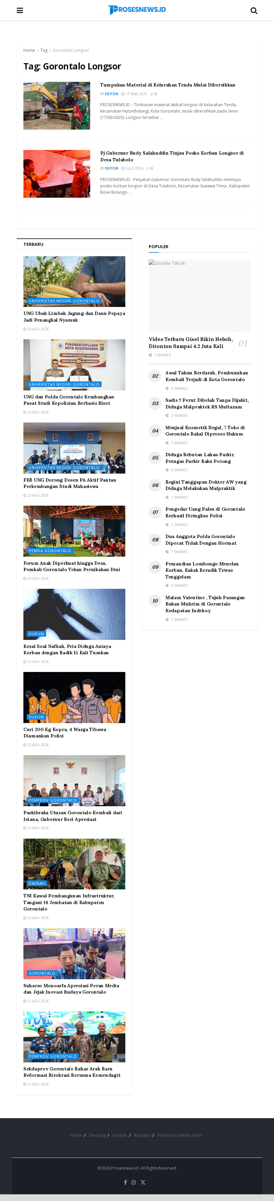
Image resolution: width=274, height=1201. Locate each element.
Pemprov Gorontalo (53, 800)
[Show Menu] (20, 10)
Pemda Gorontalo (50, 550)
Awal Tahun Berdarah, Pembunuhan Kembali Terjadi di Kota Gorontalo (206, 376)
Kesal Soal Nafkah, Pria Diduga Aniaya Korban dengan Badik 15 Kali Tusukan (67, 649)
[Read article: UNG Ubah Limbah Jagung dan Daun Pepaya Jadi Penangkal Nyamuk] (74, 281)
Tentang (97, 1135)
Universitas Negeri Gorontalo (64, 300)
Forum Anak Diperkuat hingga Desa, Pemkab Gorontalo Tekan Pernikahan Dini (71, 566)
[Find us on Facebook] (125, 1182)
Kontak (120, 1135)
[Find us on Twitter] (143, 1182)
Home (29, 50)
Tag (43, 50)
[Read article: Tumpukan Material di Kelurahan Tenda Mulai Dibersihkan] (56, 106)
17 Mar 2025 (136, 94)
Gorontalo (42, 973)
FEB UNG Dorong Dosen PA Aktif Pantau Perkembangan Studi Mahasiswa (69, 483)
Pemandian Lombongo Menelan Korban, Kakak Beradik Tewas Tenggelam (202, 570)
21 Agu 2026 (37, 1001)
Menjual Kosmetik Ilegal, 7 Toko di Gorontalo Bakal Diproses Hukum (205, 430)
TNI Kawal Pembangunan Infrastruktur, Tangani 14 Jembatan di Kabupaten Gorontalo (69, 902)
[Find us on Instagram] (133, 1182)
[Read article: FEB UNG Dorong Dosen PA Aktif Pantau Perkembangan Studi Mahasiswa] (74, 448)
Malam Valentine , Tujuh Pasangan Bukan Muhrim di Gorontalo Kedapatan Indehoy (205, 604)
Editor (111, 94)
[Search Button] (254, 10)
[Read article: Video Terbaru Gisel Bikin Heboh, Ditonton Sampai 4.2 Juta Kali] (200, 296)
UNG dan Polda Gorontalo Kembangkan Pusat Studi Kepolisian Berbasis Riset (68, 400)
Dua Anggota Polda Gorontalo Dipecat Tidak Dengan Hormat (200, 539)
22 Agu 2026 (37, 661)
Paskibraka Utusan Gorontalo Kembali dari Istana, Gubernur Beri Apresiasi (72, 816)
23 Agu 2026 (37, 329)
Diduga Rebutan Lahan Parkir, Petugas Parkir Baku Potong (200, 458)
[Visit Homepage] (137, 10)
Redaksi (142, 1135)
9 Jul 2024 (134, 168)
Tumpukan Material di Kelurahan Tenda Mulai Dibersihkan (168, 85)
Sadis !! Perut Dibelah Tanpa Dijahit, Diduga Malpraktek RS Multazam (207, 403)
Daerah (37, 883)
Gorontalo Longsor (71, 50)
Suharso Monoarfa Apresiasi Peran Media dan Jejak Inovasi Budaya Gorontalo (71, 989)
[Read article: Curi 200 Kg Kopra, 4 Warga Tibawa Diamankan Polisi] (74, 697)
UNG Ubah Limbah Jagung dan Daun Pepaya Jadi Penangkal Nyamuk (74, 316)
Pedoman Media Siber (179, 1135)
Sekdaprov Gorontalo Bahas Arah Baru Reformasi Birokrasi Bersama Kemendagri (71, 1072)
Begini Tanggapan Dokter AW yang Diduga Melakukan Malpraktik (205, 485)
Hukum (36, 633)
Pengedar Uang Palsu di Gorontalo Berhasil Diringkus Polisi (205, 512)
